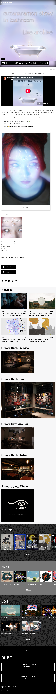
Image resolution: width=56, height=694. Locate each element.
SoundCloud (21, 257)
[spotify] (2, 282)
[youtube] (12, 282)
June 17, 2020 (23, 130)
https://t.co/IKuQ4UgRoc (14, 126)
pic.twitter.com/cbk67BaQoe (27, 126)
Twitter (16, 257)
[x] (6, 282)
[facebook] (9, 282)
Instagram (11, 257)
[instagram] (16, 282)
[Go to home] (7, 2)
